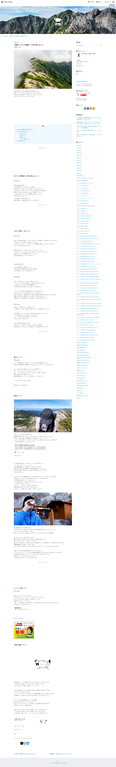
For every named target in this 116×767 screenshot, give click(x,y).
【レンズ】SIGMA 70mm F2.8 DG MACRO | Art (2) (87, 308)
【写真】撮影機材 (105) (82, 347)
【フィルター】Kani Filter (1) (83, 193)
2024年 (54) (79, 165)
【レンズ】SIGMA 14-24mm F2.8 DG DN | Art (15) (87, 274)
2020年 (16, 47)
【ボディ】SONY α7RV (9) (82, 228)
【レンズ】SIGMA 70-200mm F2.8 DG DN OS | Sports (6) (89, 303)
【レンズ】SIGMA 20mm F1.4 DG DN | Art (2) (86, 266)
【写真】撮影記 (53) (81, 350)
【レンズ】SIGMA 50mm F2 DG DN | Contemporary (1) (88, 297)
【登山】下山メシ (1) (81, 370)
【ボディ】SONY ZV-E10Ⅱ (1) (83, 221)
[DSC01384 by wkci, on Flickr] (17, 180)
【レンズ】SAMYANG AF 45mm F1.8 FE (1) (86, 261)
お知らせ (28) (79, 390)
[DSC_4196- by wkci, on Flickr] (17, 236)
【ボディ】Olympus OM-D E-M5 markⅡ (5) (85, 206)
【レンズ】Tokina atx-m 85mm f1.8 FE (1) (85, 337)
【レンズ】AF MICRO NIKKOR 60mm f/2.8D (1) (87, 236)
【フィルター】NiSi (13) (82, 195)
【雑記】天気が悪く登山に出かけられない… (25, 753)
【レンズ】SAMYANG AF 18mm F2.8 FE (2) (86, 251)
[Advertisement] (43, 110)
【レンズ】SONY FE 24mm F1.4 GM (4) (85, 332)
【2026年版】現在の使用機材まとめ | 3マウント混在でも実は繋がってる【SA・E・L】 (89, 118)
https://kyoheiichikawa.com (82, 81)
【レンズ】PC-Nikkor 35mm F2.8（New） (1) (86, 246)
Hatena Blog (56, 763)
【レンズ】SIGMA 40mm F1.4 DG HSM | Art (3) (87, 290)
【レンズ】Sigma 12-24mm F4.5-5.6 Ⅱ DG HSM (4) (87, 271)
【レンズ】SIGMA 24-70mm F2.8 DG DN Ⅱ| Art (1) (87, 288)
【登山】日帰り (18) (81, 378)
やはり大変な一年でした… (23, 131)
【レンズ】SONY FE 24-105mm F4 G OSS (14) (87, 327)
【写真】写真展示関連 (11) (82, 345)
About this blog (80, 65)
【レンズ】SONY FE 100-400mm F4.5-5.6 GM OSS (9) (88, 317)
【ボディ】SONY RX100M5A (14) (84, 218)
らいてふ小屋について (24, 138)
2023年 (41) (79, 163)
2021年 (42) (79, 158)
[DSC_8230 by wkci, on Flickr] (17, 591)
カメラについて (23, 133)
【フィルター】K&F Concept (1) (83, 190)
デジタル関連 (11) (80, 393)
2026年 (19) (79, 170)
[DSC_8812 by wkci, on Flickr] (17, 304)
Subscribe (112, 5)
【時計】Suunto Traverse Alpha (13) (84, 357)
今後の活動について (21, 140)
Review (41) (79, 173)
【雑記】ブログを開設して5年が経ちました (29, 45)
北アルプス (24, 487)
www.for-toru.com (17, 729)
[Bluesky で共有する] (27, 743)
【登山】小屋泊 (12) (81, 375)
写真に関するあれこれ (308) (82, 395)
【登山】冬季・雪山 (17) (82, 372)
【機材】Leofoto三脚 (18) (82, 365)
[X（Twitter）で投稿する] (21, 743)
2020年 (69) (79, 155)
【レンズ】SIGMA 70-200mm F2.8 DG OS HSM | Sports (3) (89, 306)
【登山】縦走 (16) (80, 388)
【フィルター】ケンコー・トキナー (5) (85, 198)
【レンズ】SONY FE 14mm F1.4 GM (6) (85, 320)
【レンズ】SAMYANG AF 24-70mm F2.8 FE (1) (86, 253)
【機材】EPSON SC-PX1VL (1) (83, 362)
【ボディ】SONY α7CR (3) (82, 226)
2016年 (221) (79, 145)
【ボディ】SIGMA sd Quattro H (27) (84, 216)
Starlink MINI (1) (80, 175)
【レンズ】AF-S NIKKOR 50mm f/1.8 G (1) (86, 241)
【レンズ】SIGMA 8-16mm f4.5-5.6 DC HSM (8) (87, 311)
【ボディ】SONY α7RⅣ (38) (83, 231)
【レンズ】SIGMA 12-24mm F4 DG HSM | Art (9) (87, 269)
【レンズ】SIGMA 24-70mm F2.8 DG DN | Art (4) (87, 285)
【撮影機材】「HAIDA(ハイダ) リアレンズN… (60, 753)
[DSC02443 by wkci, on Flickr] (17, 360)
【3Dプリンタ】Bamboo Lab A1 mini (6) (85, 178)
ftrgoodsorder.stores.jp (18, 618)
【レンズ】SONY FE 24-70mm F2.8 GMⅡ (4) (86, 330)
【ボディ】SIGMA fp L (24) (82, 213)
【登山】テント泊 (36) (81, 367)
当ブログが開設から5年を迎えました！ (25, 129)
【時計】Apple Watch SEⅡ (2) (83, 352)
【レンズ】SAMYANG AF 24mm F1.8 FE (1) (86, 256)
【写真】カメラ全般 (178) (82, 342)
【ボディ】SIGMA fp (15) (82, 211)
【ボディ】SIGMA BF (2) (82, 208)
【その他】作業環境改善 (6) (82, 180)
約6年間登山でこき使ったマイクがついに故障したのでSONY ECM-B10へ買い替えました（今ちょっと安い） (89, 122)
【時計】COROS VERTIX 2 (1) (83, 355)
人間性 (18, 294)
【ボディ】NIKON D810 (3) (82, 200)
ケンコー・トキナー (18, 283)
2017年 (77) (79, 147)
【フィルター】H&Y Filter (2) (83, 185)
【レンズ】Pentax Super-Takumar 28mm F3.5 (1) (87, 248)
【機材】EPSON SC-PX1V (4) (83, 360)
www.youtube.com (18, 455)
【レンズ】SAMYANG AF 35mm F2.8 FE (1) (86, 258)
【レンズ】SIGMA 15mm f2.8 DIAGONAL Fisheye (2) (88, 276)
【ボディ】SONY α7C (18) (82, 223)
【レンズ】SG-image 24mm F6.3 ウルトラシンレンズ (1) (89, 264)
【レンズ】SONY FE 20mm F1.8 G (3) (85, 325)
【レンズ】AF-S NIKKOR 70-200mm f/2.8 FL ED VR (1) (88, 243)
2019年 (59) (79, 153)
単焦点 (27, 283)
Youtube (27, 434)
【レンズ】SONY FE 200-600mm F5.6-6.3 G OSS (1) (88, 322)
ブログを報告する (63, 763)
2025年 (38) (79, 168)
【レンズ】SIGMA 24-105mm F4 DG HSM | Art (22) (87, 283)
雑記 (20, 47)
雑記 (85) (78, 398)
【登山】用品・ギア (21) (82, 380)
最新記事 (80, 115)
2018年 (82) (79, 150)
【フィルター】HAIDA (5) (82, 188)
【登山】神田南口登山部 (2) (82, 385)
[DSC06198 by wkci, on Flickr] (17, 277)
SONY (24, 242)
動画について (23, 137)
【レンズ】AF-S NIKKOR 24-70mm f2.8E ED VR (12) (88, 238)
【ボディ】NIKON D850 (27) (83, 203)
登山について (23, 135)
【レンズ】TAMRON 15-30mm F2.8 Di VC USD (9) (87, 335)
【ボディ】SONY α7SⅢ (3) (82, 233)
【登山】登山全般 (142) (82, 383)
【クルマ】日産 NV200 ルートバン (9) (85, 183)
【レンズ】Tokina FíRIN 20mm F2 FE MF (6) (86, 340)
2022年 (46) (79, 160)
